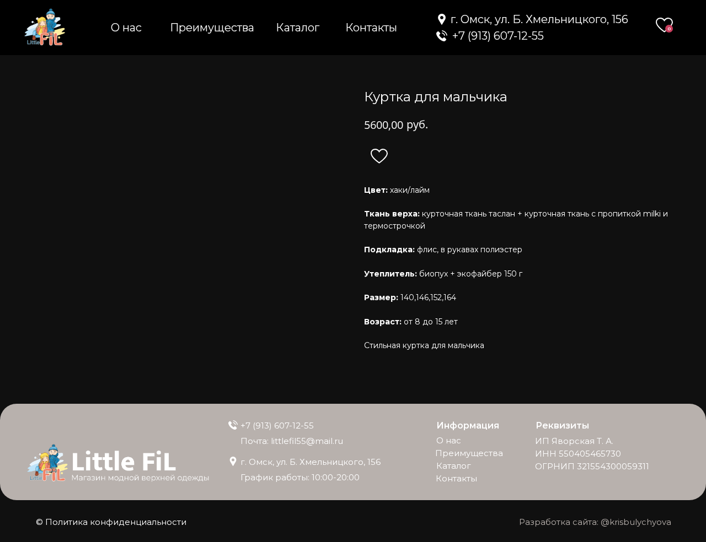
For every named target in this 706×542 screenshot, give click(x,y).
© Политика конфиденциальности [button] (111, 522)
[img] (441, 35)
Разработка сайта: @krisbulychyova (595, 522)
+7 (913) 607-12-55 (277, 425)
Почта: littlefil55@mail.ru (291, 441)
